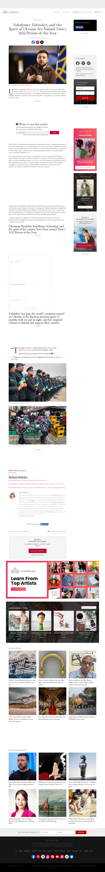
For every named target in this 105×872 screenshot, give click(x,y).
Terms (54, 868)
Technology (75, 851)
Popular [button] (56, 12)
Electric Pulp (93, 865)
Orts (26, 504)
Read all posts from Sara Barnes (27, 516)
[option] (54, 591)
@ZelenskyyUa (25, 350)
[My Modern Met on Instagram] (48, 857)
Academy (86, 851)
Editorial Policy (38, 865)
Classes (56, 851)
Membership (97, 12)
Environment (62, 851)
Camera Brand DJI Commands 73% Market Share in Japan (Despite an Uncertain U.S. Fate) (82, 784)
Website (15, 471)
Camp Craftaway (50, 512)
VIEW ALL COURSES (85, 167)
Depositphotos (27, 85)
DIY (40, 851)
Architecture (34, 851)
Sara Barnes (33, 38)
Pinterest (85, 69)
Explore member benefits (38, 555)
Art (16, 851)
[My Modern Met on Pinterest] (38, 857)
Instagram (22, 471)
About (33, 865)
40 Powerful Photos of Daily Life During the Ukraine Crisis (27, 480)
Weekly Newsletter (87, 67)
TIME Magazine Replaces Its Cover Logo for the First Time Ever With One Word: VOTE (36, 484)
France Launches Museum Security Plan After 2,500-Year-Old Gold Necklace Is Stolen (51, 682)
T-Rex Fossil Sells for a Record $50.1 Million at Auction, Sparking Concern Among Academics (21, 719)
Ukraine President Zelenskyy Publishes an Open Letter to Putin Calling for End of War (22, 784)
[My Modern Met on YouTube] (57, 857)
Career (44, 851)
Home (35, 20)
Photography (27, 851)
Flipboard (78, 71)
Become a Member (37, 551)
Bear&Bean (33, 501)
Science (69, 851)
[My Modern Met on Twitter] (43, 857)
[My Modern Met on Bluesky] (71, 857)
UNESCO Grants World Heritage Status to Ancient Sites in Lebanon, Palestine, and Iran (22, 682)
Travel (80, 851)
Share (45, 524)
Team (44, 865)
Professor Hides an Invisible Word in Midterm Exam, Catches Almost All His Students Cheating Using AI (81, 682)
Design (20, 851)
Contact (56, 865)
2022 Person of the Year (31, 91)
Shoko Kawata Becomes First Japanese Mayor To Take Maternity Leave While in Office (22, 821)
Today (14, 473)
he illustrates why (37, 160)
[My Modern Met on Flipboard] (52, 857)
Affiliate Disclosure (68, 865)
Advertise (61, 865)
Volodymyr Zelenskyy (33, 89)
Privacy (50, 868)
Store (91, 851)
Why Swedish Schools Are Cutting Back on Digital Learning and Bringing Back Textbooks (81, 821)
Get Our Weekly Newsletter (57, 531)
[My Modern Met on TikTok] (62, 857)
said (28, 153)
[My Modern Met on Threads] (67, 857)
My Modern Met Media (84, 74)
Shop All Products (85, 207)
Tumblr (90, 69)
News (40, 20)
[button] (66, 12)
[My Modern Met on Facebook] (33, 857)
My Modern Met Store (56, 495)
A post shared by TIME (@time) (29, 308)
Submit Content (50, 865)
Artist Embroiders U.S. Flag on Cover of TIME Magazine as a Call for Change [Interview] (37, 488)
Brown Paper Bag (57, 502)
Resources (49, 851)
